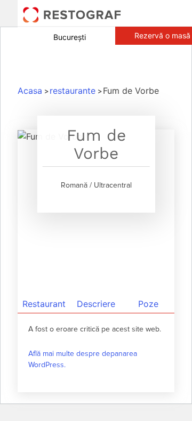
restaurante (72, 90)
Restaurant (44, 303)
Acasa (30, 90)
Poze (148, 303)
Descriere (96, 303)
